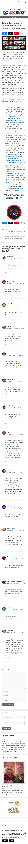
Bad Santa (12, 169)
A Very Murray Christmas (14, 111)
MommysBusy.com (14, 6)
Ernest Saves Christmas (13, 134)
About (24, 1)
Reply (6, 272)
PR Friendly (16, 1)
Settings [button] (5, 840)
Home (7, 1)
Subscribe (7, 728)
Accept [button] (11, 840)
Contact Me (17, 3)
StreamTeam (8, 229)
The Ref (20, 149)
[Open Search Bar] (25, 3)
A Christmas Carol (16, 130)
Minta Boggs (11, 528)
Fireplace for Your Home (15, 175)
